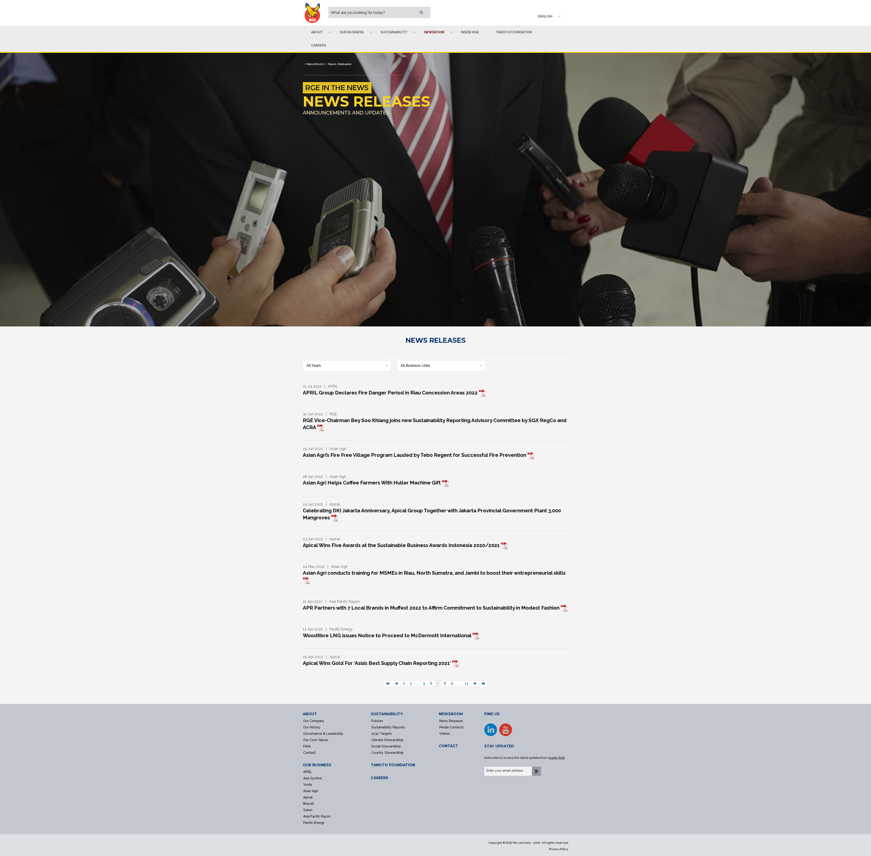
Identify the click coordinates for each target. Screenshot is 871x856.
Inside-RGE (557, 757)
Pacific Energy (314, 822)
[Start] (388, 683)
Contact (309, 752)
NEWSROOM (451, 714)
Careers (318, 45)
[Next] (475, 683)
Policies (377, 721)
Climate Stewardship (387, 740)
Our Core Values (315, 740)
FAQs (307, 746)
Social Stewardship (386, 746)
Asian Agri (310, 791)
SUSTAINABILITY (387, 714)
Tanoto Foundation (514, 32)
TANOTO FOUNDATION (393, 765)
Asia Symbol (312, 778)
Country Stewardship (387, 752)
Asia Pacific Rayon (316, 816)
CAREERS (379, 778)
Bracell (308, 803)
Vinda (307, 784)
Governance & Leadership (323, 733)
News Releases (451, 721)
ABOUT (310, 714)
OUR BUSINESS (317, 765)
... (417, 683)
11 (466, 683)
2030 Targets (381, 733)
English (545, 16)
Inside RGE (470, 32)
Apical (308, 797)
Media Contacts (451, 727)
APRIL (307, 772)
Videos (444, 733)
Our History (312, 727)
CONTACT (448, 746)
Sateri (307, 810)
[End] (483, 683)
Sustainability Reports (388, 727)
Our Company (313, 721)
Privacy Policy (558, 849)
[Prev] (396, 683)
